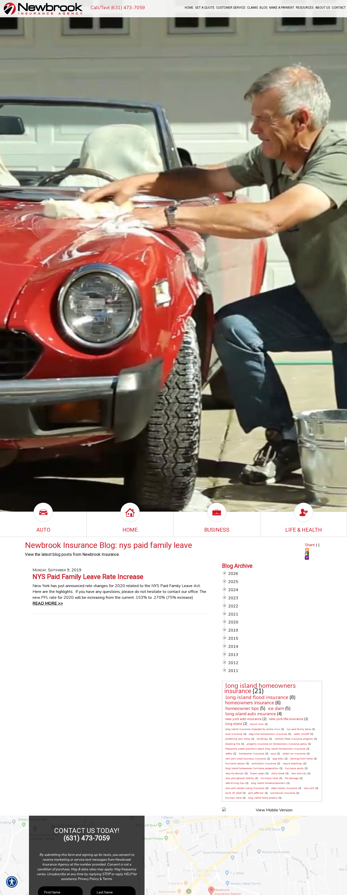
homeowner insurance (251, 753)
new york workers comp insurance (244, 788)
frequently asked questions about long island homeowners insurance (265, 749)
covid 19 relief (233, 793)
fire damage (291, 778)
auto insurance (233, 734)
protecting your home (237, 739)
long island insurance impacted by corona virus (252, 729)
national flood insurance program (294, 739)
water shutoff (301, 734)
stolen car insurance (294, 753)
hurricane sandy (294, 768)
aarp (273, 753)
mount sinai (257, 724)
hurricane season (235, 763)
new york (309, 788)
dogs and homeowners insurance (268, 734)
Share (310, 545)
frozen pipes (257, 773)
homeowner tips (242, 708)
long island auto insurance (250, 714)
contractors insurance (263, 763)
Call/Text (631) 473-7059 (118, 8)
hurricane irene (269, 778)
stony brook (278, 773)
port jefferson (256, 793)
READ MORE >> (48, 603)
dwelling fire (232, 744)
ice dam (276, 708)
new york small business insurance (245, 758)
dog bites (278, 758)
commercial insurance (282, 793)
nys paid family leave (299, 729)
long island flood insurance (256, 697)
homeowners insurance (249, 702)
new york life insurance (286, 719)
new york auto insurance (243, 719)
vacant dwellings (292, 763)
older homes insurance (284, 788)
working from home (301, 758)
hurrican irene (233, 798)
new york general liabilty (239, 778)
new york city (298, 773)
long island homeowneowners (268, 783)
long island (233, 724)
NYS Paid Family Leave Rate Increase (88, 577)
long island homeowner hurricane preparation (251, 768)
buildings (262, 739)
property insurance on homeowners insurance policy (277, 744)
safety (228, 753)
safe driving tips (234, 783)
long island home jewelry (262, 798)
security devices (234, 773)
